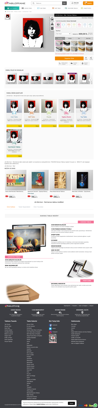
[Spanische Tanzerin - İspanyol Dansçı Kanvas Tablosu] (38, 180)
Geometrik (29, 358)
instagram (54, 331)
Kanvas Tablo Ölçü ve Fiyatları (34, 330)
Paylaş (91, 59)
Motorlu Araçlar (30, 366)
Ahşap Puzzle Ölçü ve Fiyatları (34, 335)
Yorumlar (73, 326)
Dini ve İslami (30, 352)
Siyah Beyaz (30, 381)
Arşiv (28, 343)
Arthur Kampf (31, 193)
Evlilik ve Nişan (8, 337)
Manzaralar (29, 362)
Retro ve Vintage (31, 375)
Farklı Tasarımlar (9, 339)
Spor (28, 385)
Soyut (28, 377)
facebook (54, 325)
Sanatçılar (29, 328)
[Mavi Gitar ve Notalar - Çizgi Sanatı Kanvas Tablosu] (82, 180)
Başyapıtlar (29, 345)
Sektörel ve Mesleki (32, 398)
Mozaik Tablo (8, 326)
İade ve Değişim (83, 305)
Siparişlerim (67, 305)
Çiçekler (29, 349)
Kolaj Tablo (7, 328)
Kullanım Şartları (75, 335)
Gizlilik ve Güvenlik (75, 337)
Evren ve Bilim (30, 354)
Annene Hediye (8, 330)
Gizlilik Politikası (41, 404)
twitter (54, 328)
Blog (72, 330)
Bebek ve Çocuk (9, 333)
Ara (64, 3)
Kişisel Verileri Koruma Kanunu (78, 339)
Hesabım (74, 305)
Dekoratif (29, 351)
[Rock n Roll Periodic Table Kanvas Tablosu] (15, 180)
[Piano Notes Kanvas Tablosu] (60, 180)
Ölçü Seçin (59, 33)
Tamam (71, 403)
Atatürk (28, 339)
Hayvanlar (29, 370)
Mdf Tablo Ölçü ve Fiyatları (33, 333)
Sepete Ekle (69, 58)
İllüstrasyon (29, 360)
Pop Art (29, 373)
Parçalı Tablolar (8, 341)
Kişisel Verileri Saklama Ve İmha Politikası (81, 332)
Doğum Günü (8, 335)
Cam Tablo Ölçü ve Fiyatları (34, 332)
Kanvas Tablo (30, 324)
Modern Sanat (30, 364)
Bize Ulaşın (74, 324)
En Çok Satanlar (31, 326)
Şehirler (29, 383)
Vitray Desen (30, 391)
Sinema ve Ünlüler (31, 379)
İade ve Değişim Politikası (77, 343)
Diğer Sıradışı (30, 394)
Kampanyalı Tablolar (32, 396)
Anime (28, 341)
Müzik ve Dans (30, 368)
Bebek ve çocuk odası (32, 347)
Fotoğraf (29, 356)
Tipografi (29, 387)
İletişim (91, 305)
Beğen (86, 59)
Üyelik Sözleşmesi (75, 333)
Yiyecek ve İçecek (31, 389)
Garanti (73, 328)
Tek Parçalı (7, 324)
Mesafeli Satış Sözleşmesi (77, 341)
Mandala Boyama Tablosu (33, 392)
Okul (28, 372)
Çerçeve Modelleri (31, 337)
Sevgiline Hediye (9, 332)
